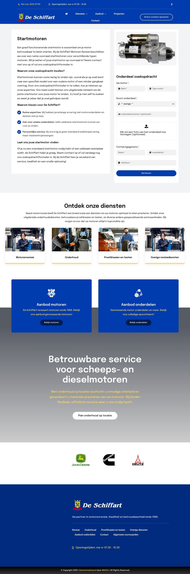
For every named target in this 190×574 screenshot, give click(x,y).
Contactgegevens (127, 147)
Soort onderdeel (126, 98)
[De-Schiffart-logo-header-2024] (36, 14)
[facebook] (172, 4)
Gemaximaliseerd (87, 570)
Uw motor (122, 83)
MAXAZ (105, 570)
